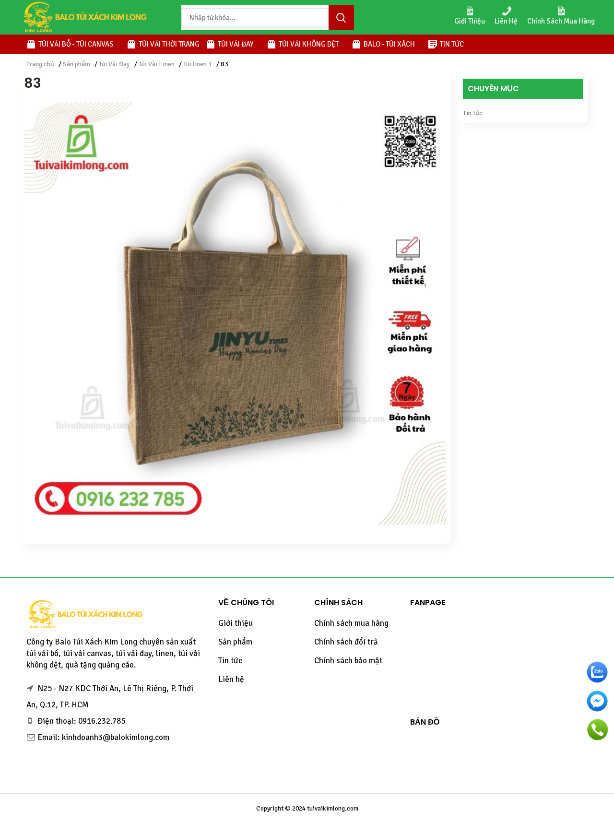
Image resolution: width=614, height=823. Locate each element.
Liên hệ (231, 679)
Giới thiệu (235, 623)
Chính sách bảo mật (348, 661)
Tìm (341, 17)
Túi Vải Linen (157, 64)
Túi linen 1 (197, 64)
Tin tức (473, 113)
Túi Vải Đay (114, 64)
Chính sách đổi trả (346, 642)
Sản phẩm (76, 64)
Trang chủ (40, 64)
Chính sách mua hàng (351, 623)
